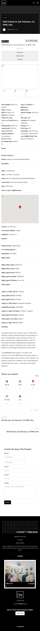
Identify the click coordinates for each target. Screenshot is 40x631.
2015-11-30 (5, 41)
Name (6, 453)
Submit (7, 502)
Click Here (20, 613)
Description (20, 52)
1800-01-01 (9, 583)
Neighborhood (20, 56)
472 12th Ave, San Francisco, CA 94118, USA (17, 420)
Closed (8, 110)
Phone (7, 475)
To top (37, 376)
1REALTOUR (21, 627)
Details (6, 483)
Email (6, 466)
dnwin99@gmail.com (21, 604)
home (5, 17)
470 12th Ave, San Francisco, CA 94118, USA (23, 432)
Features (20, 59)
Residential (8, 131)
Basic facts (20, 49)
